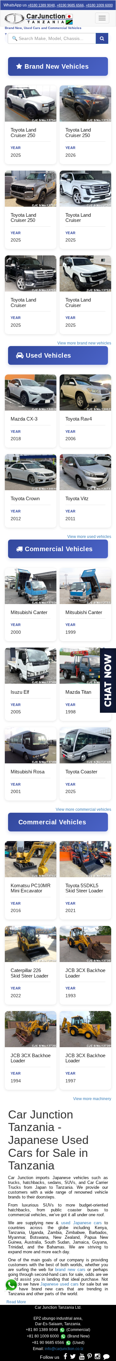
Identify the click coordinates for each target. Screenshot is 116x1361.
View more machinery (92, 1099)
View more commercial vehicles (83, 809)
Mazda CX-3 (24, 419)
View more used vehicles (89, 536)
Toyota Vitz (77, 498)
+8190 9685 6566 (70, 5)
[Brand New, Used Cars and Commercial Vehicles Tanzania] (48, 18)
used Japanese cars (81, 1222)
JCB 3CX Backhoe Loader (85, 973)
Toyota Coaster (81, 771)
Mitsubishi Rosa (27, 771)
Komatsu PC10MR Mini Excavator (31, 888)
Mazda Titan (78, 692)
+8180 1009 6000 (99, 5)
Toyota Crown (25, 498)
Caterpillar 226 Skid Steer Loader (29, 973)
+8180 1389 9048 (41, 5)
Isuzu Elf (20, 692)
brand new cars (70, 1269)
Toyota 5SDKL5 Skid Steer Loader (84, 888)
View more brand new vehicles (84, 343)
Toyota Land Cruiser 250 (23, 132)
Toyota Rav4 (78, 419)
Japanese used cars (59, 1284)
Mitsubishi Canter (29, 612)
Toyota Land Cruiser (78, 217)
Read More (16, 1302)
